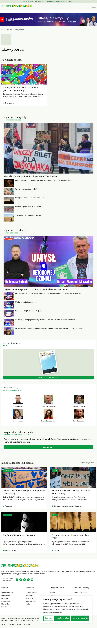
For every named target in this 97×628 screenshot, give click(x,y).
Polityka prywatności (14, 624)
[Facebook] (17, 579)
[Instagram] (20, 579)
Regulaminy (28, 624)
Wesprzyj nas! (31, 601)
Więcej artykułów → (88, 463)
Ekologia (4, 598)
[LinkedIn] (32, 579)
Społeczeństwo (7, 592)
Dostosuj (48, 618)
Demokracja (5, 601)
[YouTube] (24, 579)
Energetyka (5, 595)
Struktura (29, 598)
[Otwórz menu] (93, 6)
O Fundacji (29, 595)
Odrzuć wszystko (62, 618)
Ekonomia (5, 604)
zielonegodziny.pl (80, 592)
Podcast (53, 592)
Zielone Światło (31, 592)
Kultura (4, 607)
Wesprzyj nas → (49, 447)
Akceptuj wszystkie (80, 618)
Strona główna (6, 30)
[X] (28, 579)
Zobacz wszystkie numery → (48, 378)
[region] (66, 609)
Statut (28, 604)
